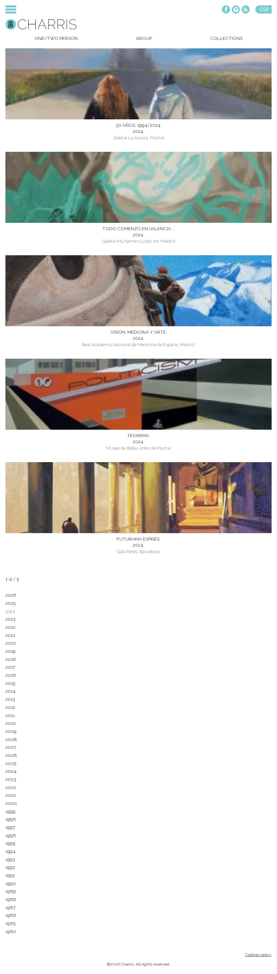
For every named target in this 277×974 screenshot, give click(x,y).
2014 (10, 691)
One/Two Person (56, 38)
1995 (10, 843)
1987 (10, 907)
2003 (10, 779)
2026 (10, 595)
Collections (226, 38)
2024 (10, 611)
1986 (10, 915)
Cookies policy (258, 954)
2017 (10, 667)
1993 (10, 859)
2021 (10, 635)
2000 (11, 803)
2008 (11, 739)
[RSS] (246, 10)
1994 (10, 851)
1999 (10, 811)
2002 (10, 787)
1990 (10, 883)
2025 (10, 603)
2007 (10, 747)
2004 (11, 771)
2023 (10, 619)
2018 (10, 659)
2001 (10, 795)
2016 (10, 675)
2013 (10, 699)
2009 (11, 731)
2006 (11, 755)
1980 (10, 931)
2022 (10, 627)
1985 (10, 923)
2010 (10, 723)
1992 (10, 867)
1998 (10, 819)
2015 (10, 683)
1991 (10, 875)
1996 (10, 835)
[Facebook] (226, 10)
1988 (10, 899)
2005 (10, 763)
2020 (10, 643)
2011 (10, 715)
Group (144, 38)
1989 (10, 891)
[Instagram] (236, 10)
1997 (10, 827)
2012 (10, 707)
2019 (10, 651)
